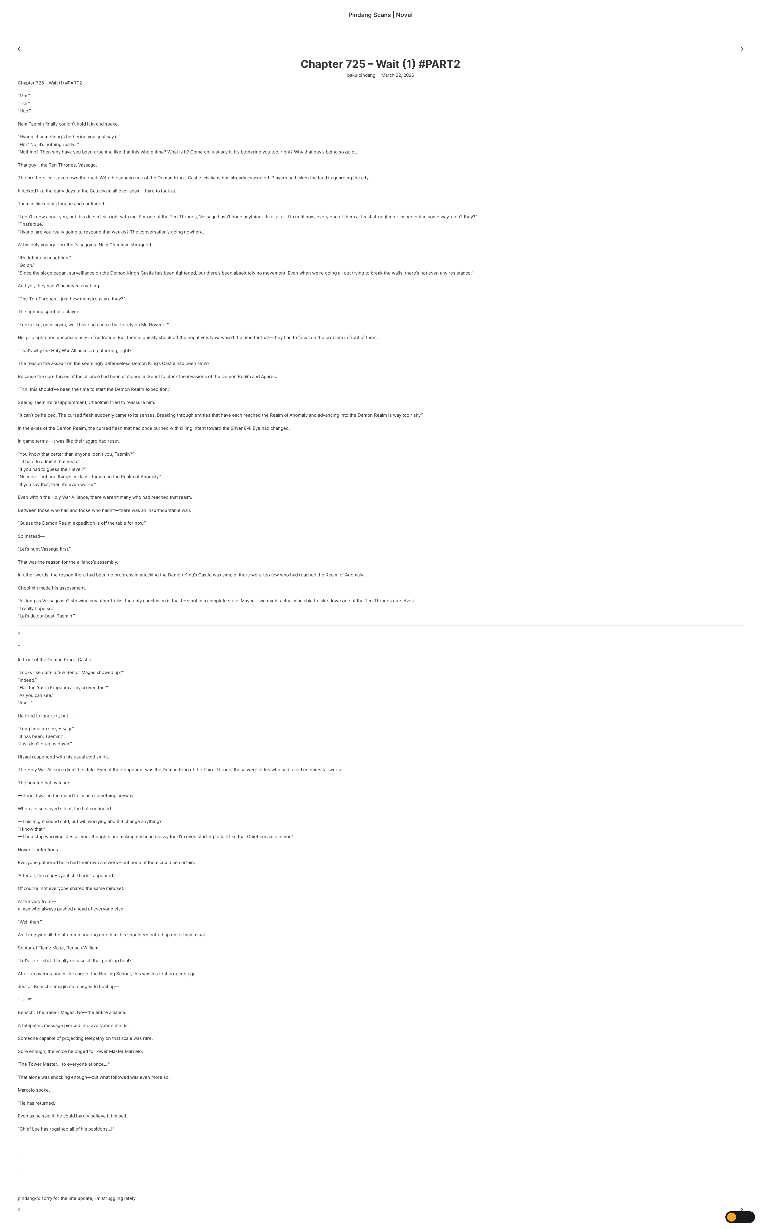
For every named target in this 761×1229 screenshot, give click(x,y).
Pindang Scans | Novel (380, 15)
